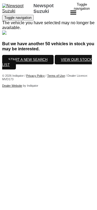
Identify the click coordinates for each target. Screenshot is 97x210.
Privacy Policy (35, 75)
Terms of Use (56, 75)
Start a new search (27, 60)
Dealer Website (12, 85)
